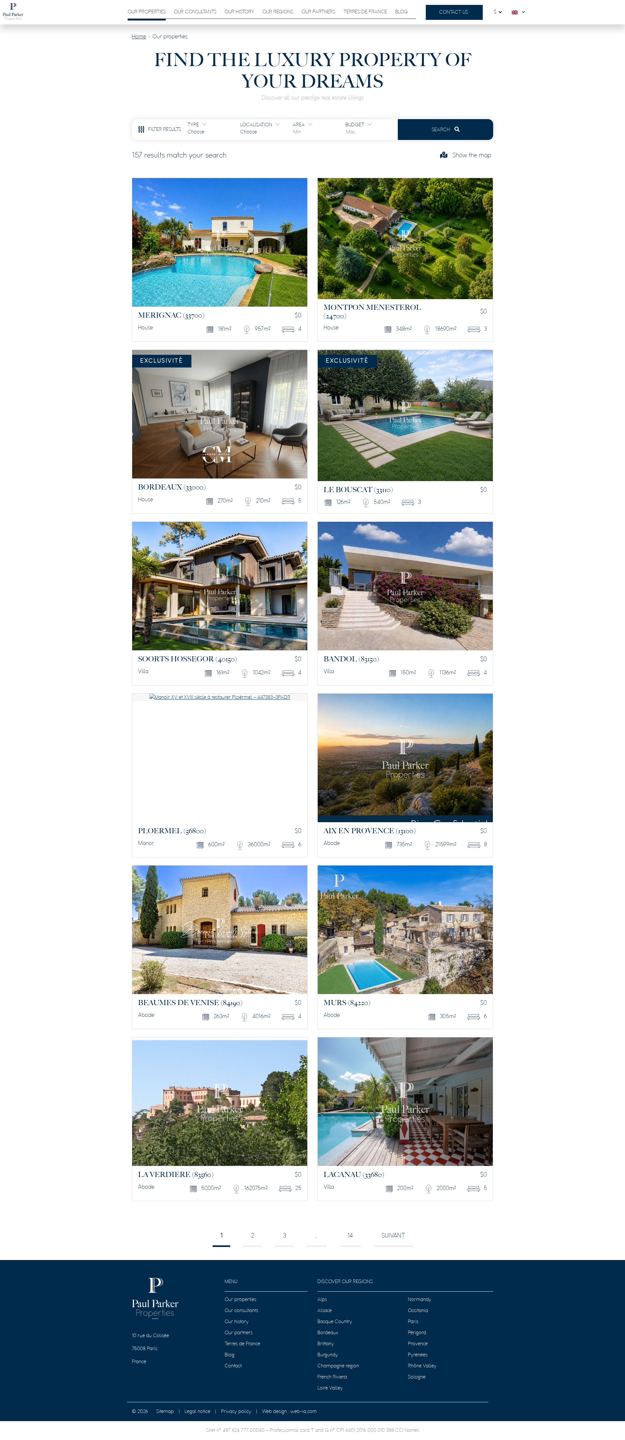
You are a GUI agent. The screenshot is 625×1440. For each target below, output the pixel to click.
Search (441, 129)
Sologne (416, 1377)
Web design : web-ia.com (289, 1411)
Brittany (325, 1344)
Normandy (419, 1299)
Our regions (277, 12)
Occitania (418, 1310)
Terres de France (365, 12)
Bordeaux (327, 1333)
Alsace (324, 1310)
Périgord (417, 1333)
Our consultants (195, 12)
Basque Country (334, 1321)
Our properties (147, 12)
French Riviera (332, 1377)
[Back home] (13, 12)
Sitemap (165, 1411)
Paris (413, 1321)
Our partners (318, 12)
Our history (239, 12)
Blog (401, 12)
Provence (418, 1344)
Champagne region (338, 1366)
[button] (520, 12)
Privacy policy (236, 1411)
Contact (233, 1366)
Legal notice (197, 1411)
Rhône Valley (422, 1366)
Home (139, 37)
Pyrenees (417, 1355)
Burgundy (327, 1355)
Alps (322, 1299)
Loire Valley (330, 1388)
